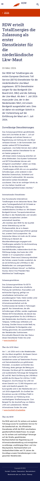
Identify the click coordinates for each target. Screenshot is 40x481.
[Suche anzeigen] (37, 4)
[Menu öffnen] (2, 4)
